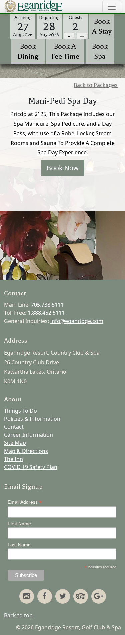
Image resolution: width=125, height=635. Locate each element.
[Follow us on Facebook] (44, 596)
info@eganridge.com (76, 321)
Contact (14, 426)
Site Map (15, 443)
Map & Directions (26, 451)
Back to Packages (96, 85)
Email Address (25, 502)
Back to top (18, 615)
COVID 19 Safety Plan (30, 467)
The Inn (13, 459)
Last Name (19, 544)
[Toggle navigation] (111, 6)
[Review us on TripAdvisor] (80, 596)
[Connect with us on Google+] (98, 596)
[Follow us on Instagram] (26, 596)
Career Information (28, 434)
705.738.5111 (47, 304)
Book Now (63, 167)
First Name (19, 523)
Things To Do (20, 410)
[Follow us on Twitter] (62, 596)
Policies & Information (32, 418)
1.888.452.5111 (46, 312)
